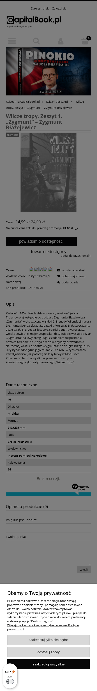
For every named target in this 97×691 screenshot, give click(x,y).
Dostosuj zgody (48, 652)
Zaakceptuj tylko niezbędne (49, 640)
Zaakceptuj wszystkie (49, 664)
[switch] (10, 681)
